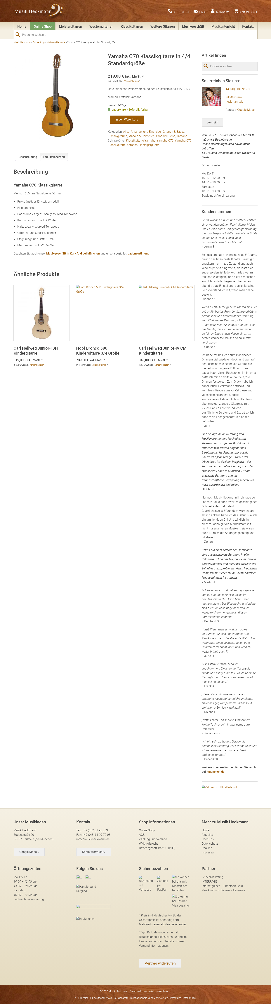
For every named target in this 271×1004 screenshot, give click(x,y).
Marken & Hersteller (56, 42)
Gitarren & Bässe (173, 131)
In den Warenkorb (126, 119)
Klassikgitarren (132, 26)
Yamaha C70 (165, 140)
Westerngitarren (101, 26)
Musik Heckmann (22, 42)
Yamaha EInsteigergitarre (143, 145)
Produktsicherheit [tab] (53, 157)
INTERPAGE (209, 881)
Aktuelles (207, 834)
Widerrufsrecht (148, 843)
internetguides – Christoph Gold (222, 886)
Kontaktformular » (94, 852)
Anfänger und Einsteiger (146, 131)
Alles (126, 131)
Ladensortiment (138, 253)
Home (21, 26)
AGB (142, 834)
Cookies (207, 848)
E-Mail (202, 12)
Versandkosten (131, 81)
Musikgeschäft (193, 26)
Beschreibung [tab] (28, 157)
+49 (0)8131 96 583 (238, 89)
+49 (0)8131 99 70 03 (96, 834)
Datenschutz (210, 843)
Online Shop (43, 26)
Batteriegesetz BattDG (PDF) (157, 848)
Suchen (19, 34)
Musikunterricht (223, 26)
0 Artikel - (248, 12)
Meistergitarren (70, 26)
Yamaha (181, 136)
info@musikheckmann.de (93, 839)
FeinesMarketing (212, 877)
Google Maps (246, 109)
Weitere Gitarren (162, 26)
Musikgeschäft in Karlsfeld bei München (73, 253)
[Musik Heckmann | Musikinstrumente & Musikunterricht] (39, 11)
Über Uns (208, 839)
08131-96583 (181, 12)
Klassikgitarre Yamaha (140, 140)
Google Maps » (29, 852)
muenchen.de (215, 771)
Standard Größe (165, 136)
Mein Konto (222, 12)
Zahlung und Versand (153, 839)
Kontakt (248, 26)
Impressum (209, 852)
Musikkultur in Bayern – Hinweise (223, 890)
